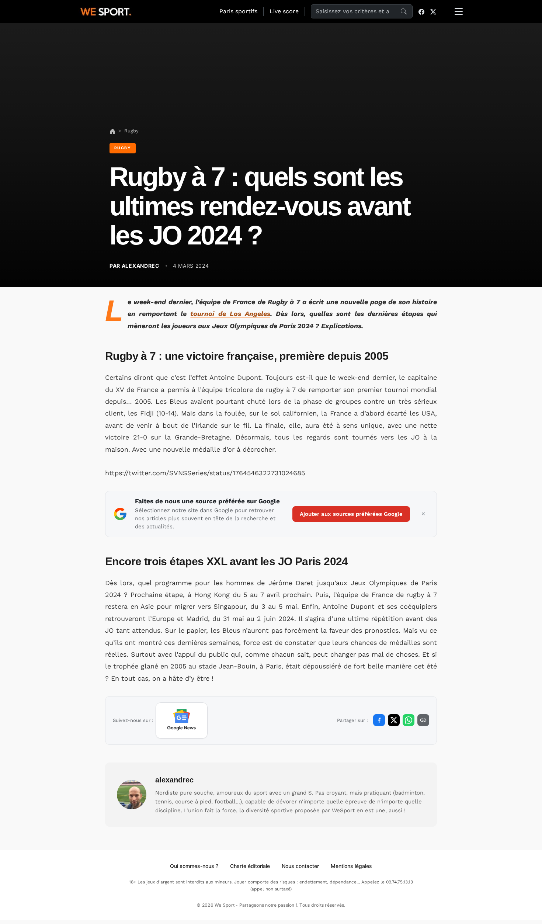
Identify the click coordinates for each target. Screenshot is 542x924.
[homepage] (106, 10)
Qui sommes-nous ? (194, 866)
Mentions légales (351, 866)
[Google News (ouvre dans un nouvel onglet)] (182, 720)
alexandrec (174, 780)
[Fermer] (423, 514)
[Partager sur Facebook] (379, 720)
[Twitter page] (433, 11)
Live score (284, 11)
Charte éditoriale (250, 866)
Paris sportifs (238, 11)
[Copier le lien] (423, 720)
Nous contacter (300, 866)
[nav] (112, 130)
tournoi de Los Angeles (230, 313)
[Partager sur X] (394, 720)
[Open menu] (458, 11)
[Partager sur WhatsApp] (408, 720)
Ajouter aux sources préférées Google (351, 514)
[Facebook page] (421, 11)
